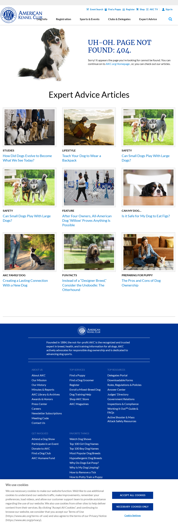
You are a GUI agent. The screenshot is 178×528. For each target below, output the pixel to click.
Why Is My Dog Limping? (84, 467)
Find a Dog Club (41, 453)
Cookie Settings (132, 515)
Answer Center (116, 389)
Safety (127, 150)
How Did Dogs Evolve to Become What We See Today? (27, 158)
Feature (68, 210)
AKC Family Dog (14, 275)
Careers (36, 408)
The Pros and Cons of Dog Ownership (141, 282)
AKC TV (154, 9)
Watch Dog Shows (80, 439)
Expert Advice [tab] (148, 19)
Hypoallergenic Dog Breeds (86, 458)
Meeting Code (40, 418)
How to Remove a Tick (83, 472)
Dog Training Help (80, 394)
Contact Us (38, 422)
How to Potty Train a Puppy (86, 477)
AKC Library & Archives (46, 394)
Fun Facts (69, 275)
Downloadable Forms (120, 380)
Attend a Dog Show (43, 439)
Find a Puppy (114, 9)
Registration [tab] (63, 19)
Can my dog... (131, 210)
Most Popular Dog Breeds (85, 453)
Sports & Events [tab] (89, 19)
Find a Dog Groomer (82, 380)
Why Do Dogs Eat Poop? (84, 462)
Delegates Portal (117, 375)
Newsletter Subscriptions (47, 413)
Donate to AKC (41, 448)
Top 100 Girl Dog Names (84, 443)
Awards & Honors (42, 399)
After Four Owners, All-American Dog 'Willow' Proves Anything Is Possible (87, 220)
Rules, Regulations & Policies (124, 384)
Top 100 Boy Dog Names (84, 448)
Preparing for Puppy (137, 275)
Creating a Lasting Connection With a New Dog (25, 282)
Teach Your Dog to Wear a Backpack (81, 158)
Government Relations (121, 399)
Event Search (96, 9)
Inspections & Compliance (123, 403)
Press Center (39, 403)
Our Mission (39, 380)
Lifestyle (69, 150)
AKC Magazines (79, 403)
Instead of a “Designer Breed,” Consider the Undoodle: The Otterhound (84, 285)
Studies (8, 150)
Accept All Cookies (132, 495)
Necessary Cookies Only (132, 506)
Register (130, 9)
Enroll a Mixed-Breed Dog (85, 389)
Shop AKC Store (79, 399)
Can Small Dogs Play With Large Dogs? (145, 158)
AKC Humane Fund (43, 458)
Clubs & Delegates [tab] (119, 19)
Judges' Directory (117, 394)
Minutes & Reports (43, 389)
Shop (142, 9)
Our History (39, 384)
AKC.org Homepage (118, 63)
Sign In (169, 9)
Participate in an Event (45, 443)
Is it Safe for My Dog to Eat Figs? (146, 216)
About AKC (39, 375)
